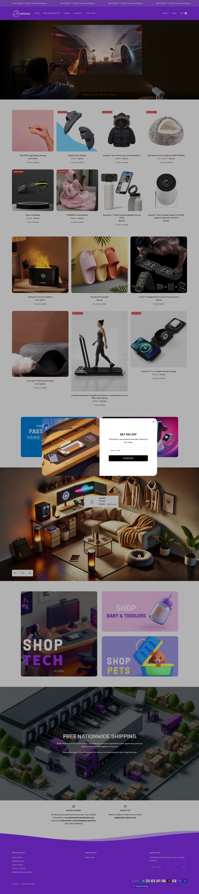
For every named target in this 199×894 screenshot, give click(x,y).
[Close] (153, 422)
